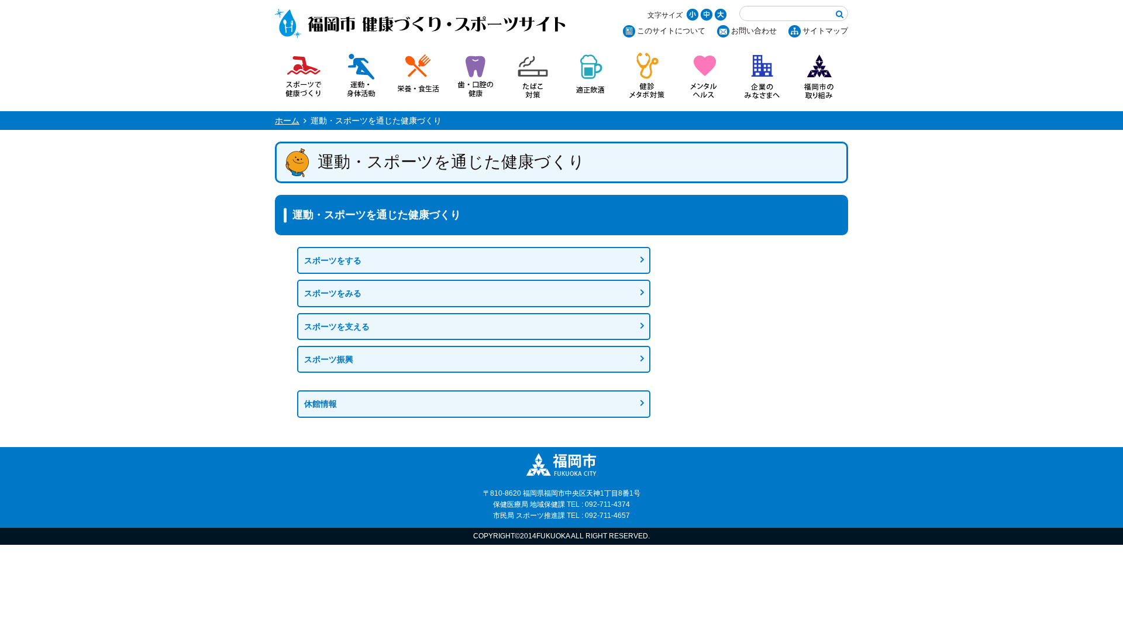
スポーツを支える (337, 326)
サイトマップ (825, 30)
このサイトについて (671, 30)
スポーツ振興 (328, 359)
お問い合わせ (754, 30)
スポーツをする (332, 260)
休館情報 (320, 403)
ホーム (287, 120)
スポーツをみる (332, 293)
